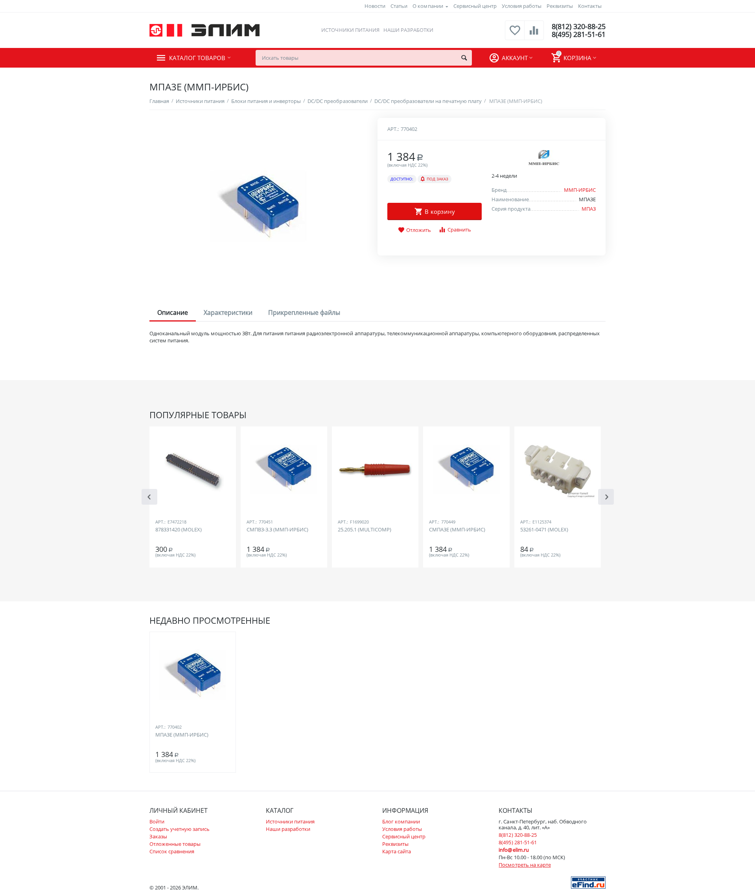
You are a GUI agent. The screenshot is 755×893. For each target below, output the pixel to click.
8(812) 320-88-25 (579, 26)
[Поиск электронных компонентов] (588, 882)
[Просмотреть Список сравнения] (534, 34)
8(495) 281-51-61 (579, 34)
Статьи (398, 5)
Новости (375, 5)
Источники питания (350, 29)
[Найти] (464, 58)
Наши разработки (408, 29)
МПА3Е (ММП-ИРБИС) (181, 735)
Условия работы (521, 5)
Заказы (158, 836)
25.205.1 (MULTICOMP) (364, 530)
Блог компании (401, 821)
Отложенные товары (175, 843)
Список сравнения (171, 851)
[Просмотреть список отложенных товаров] (514, 34)
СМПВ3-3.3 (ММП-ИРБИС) (277, 530)
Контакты (590, 5)
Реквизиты (560, 5)
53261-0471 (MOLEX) (544, 530)
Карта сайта (396, 851)
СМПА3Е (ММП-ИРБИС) (457, 530)
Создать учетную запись (179, 828)
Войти (156, 821)
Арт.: (393, 128)
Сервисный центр (475, 5)
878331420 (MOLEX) (178, 530)
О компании (427, 5)
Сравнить (459, 229)
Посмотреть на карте (525, 864)
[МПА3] (258, 206)
